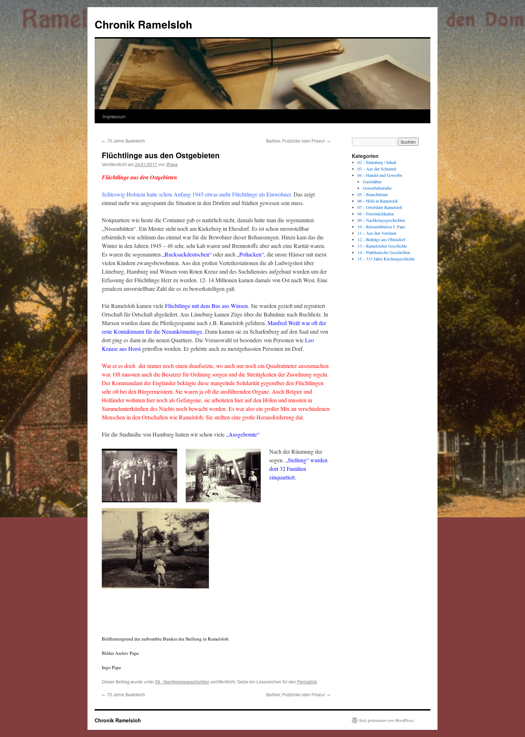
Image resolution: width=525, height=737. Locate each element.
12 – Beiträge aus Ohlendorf (381, 239)
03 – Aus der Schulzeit (377, 168)
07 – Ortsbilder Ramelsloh (380, 207)
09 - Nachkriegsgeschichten (182, 681)
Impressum (114, 116)
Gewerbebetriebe (377, 188)
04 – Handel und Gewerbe (380, 175)
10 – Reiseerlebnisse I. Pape (381, 226)
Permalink (307, 681)
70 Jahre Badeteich (123, 141)
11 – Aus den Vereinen (377, 233)
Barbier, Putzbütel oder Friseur (298, 141)
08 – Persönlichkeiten (376, 213)
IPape (172, 164)
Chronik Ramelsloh (143, 24)
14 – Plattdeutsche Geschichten (384, 252)
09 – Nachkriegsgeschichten (381, 220)
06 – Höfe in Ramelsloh (378, 201)
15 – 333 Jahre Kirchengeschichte (386, 259)
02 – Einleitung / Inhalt (377, 162)
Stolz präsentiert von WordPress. (387, 720)
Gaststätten (372, 181)
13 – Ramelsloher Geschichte (382, 246)
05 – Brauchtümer (373, 194)
